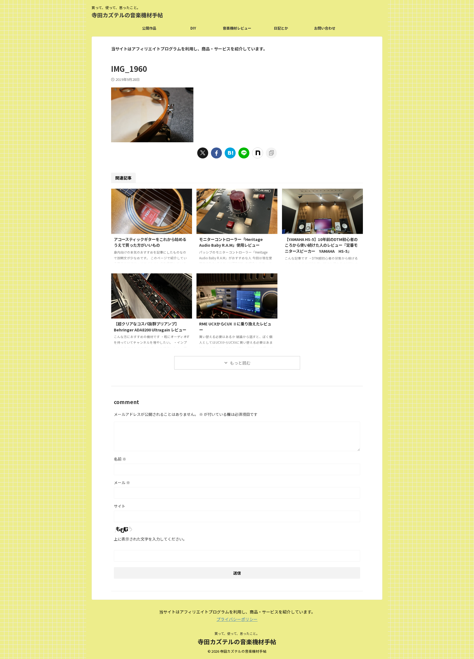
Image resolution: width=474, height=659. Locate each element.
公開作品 (149, 28)
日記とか (281, 28)
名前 (120, 459)
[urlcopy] (271, 152)
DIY (193, 28)
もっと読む (240, 363)
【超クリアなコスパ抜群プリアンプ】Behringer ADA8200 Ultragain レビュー (150, 327)
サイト (119, 506)
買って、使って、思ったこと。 (237, 633)
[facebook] (216, 152)
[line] (243, 152)
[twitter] (202, 152)
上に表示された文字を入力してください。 (150, 539)
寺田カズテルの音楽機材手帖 (127, 15)
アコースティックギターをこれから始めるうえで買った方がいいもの (150, 242)
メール (122, 482)
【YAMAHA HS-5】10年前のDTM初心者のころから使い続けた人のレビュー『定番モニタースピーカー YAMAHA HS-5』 (321, 245)
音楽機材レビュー (237, 28)
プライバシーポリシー (237, 619)
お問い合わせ (324, 28)
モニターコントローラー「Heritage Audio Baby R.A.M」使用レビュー (231, 242)
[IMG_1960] (230, 152)
